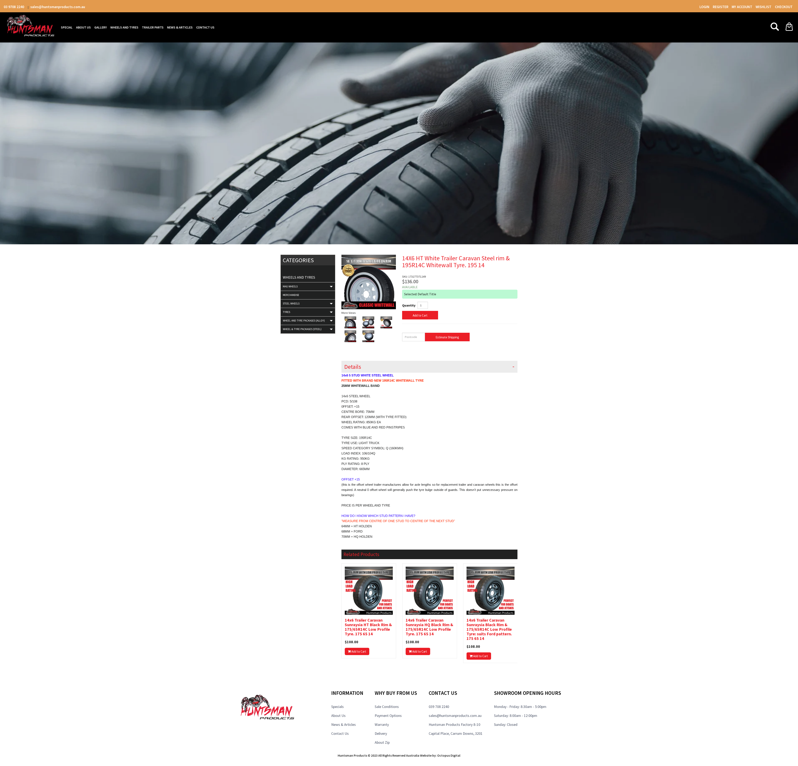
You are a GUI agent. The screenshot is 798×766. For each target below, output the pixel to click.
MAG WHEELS (290, 286)
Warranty (382, 724)
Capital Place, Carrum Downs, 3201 (456, 733)
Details (352, 367)
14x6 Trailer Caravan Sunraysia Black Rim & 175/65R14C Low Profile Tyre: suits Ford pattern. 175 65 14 (489, 629)
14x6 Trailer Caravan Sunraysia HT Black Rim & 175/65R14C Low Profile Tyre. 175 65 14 (368, 627)
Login (704, 6)
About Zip (382, 742)
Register (720, 6)
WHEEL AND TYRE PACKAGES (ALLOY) (304, 320)
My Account (742, 6)
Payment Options (388, 715)
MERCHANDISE (291, 295)
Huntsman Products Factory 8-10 (454, 724)
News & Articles (343, 724)
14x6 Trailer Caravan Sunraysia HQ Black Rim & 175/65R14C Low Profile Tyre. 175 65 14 (429, 627)
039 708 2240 (439, 706)
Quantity (408, 305)
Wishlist (764, 6)
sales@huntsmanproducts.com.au (57, 6)
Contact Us (340, 733)
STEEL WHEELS (291, 303)
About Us (338, 715)
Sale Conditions (387, 706)
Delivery (381, 733)
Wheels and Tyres (299, 277)
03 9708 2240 (14, 6)
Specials (337, 706)
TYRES (286, 312)
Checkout (784, 6)
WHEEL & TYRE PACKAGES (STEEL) (302, 329)
